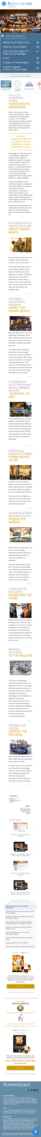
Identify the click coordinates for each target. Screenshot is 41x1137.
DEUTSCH (16, 1101)
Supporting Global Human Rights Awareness (17, 907)
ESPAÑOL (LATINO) (8, 1102)
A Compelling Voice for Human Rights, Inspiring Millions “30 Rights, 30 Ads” (19, 922)
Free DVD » (20, 986)
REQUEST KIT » (20, 1068)
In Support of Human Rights (16, 62)
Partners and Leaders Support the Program (20, 946)
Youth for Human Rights (9, 1129)
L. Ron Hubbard (7, 1110)
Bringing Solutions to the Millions (17, 943)
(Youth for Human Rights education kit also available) (20, 1074)
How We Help (6, 90)
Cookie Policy (14, 1134)
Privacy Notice (6, 1134)
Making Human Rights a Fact (16, 42)
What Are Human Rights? (15, 46)
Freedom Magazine (24, 1124)
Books (25, 1111)
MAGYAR (21, 1101)
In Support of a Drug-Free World (11, 1127)
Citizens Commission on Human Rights (27, 1129)
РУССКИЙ (28, 1099)
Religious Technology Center (17, 1121)
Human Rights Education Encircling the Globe (19, 938)
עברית (17, 1099)
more (28, 294)
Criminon (16, 1126)
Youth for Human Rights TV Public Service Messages (15, 52)
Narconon (22, 1126)
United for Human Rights (27, 1127)
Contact (15, 1113)
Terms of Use (22, 1134)
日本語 (22, 1099)
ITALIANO (6, 1104)
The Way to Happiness (18, 89)
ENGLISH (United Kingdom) (26, 1097)
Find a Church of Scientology (26, 1113)
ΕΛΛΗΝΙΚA (34, 1102)
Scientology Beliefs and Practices (21, 1110)
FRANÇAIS (11, 1099)
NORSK (27, 1101)
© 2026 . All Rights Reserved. (19, 1133)
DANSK (5, 1099)
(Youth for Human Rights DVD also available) (20, 992)
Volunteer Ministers (14, 1111)
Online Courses (32, 1111)
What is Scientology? (13, 1120)
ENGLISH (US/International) (10, 1097)
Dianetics (15, 1118)
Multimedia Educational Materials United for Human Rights (19, 917)
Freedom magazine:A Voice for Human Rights (15, 68)
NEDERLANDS (8, 1101)
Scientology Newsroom (27, 1120)
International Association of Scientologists (17, 1124)
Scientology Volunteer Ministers (16, 1123)
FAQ (21, 1111)
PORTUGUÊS (13, 1104)
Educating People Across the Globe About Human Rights (20, 912)
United (6, 58)
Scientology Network (24, 1118)
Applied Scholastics (29, 89)
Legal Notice (31, 1134)
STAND (33, 1124)
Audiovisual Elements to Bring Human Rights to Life (19, 928)
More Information (7, 1113)
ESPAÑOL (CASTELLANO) (22, 1102)
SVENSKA (33, 1101)
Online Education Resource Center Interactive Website (17, 933)
